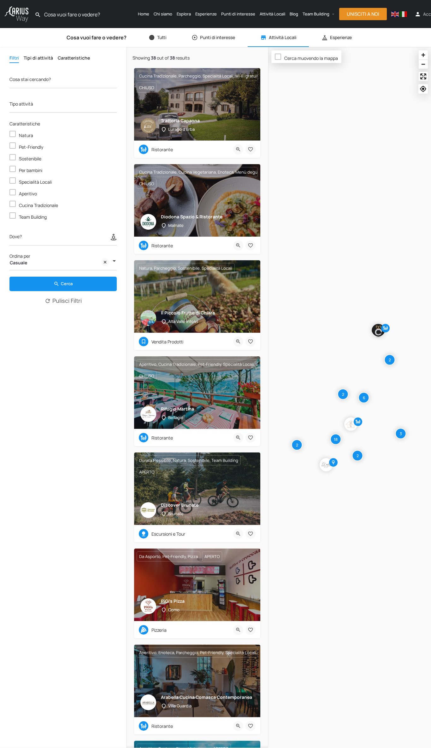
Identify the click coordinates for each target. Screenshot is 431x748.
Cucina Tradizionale (38, 205)
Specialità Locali (35, 182)
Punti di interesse (238, 14)
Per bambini (30, 170)
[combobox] (63, 105)
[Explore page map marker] (378, 330)
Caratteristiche (24, 124)
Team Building (316, 14)
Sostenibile (30, 159)
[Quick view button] (238, 149)
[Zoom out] (423, 64)
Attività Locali (272, 14)
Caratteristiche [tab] (74, 58)
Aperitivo (28, 194)
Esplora (184, 14)
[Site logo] (17, 13)
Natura (26, 135)
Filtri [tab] (14, 58)
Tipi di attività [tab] (38, 58)
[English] (395, 14)
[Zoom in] (423, 55)
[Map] (349, 397)
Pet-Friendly (31, 147)
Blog (294, 14)
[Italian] (403, 14)
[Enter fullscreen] (423, 76)
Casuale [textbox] (18, 263)
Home (143, 14)
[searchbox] (62, 104)
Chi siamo (163, 14)
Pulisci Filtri (67, 300)
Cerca (67, 283)
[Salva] (250, 149)
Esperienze (206, 14)
